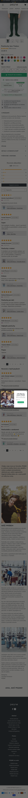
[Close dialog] (26, 391)
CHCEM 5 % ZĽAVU (21, 402)
